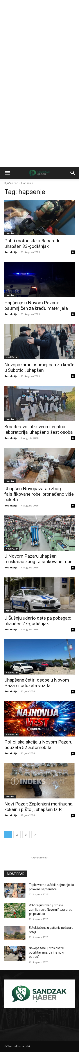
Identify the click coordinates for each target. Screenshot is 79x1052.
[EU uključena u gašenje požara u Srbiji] (14, 933)
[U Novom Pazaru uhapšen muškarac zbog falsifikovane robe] (39, 533)
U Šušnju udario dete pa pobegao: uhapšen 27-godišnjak (37, 620)
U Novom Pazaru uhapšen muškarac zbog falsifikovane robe (38, 558)
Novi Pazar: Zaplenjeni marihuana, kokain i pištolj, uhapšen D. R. (38, 806)
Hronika (10, 233)
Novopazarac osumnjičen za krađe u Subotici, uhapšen (39, 367)
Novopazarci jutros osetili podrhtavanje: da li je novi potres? (46, 952)
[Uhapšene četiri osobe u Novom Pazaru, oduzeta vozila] (39, 657)
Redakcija (11, 252)
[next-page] (35, 834)
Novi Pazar (12, 357)
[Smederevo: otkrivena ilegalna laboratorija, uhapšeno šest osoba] (39, 403)
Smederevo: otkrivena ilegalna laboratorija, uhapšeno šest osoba (38, 429)
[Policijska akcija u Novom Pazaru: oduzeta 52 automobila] (39, 718)
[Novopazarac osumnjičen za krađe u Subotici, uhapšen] (39, 341)
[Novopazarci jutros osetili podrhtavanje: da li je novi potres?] (14, 953)
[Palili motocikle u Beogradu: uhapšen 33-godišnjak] (39, 217)
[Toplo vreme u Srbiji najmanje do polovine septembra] (14, 890)
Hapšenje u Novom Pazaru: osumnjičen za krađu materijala (36, 305)
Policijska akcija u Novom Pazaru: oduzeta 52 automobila (38, 744)
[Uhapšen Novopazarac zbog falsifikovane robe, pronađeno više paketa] (39, 465)
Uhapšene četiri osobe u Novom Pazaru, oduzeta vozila (36, 682)
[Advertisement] (39, 41)
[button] (7, 173)
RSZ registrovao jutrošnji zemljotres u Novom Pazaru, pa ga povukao (50, 909)
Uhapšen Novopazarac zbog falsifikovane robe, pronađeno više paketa (39, 494)
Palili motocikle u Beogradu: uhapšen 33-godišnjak (32, 243)
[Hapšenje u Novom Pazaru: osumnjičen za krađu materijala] (39, 279)
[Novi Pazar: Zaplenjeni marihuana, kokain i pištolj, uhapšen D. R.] (39, 780)
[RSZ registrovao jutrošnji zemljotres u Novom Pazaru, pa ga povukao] (14, 910)
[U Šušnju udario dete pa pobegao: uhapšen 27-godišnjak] (39, 595)
